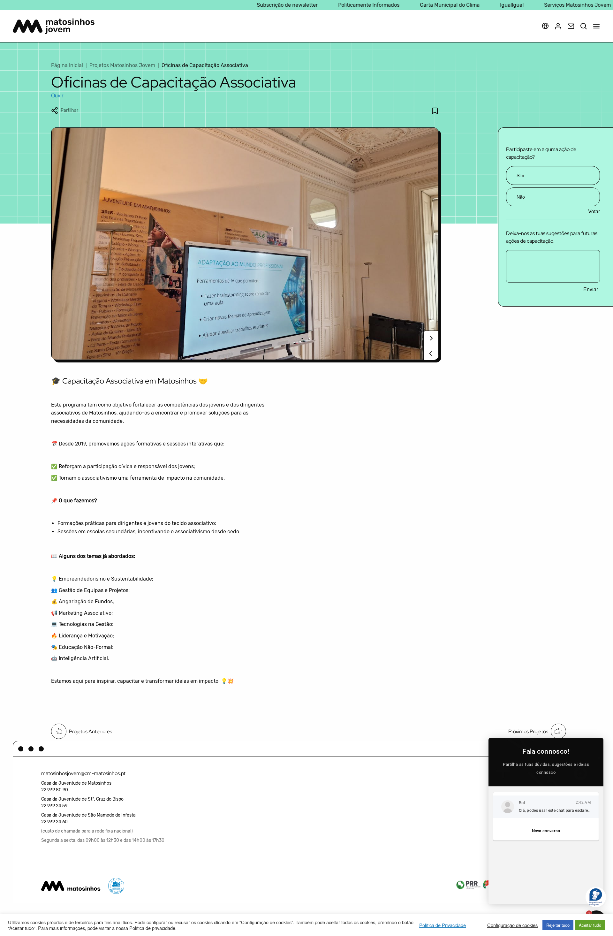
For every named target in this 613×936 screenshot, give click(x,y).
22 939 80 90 (54, 790)
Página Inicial (67, 65)
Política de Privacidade (442, 925)
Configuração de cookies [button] (512, 925)
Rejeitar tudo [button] (558, 925)
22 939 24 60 (54, 822)
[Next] (431, 338)
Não (521, 197)
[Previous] (431, 353)
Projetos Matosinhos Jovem (122, 65)
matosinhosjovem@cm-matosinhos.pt (83, 773)
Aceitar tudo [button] (590, 925)
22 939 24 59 (54, 806)
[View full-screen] (245, 243)
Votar (594, 211)
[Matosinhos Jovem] (54, 26)
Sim (520, 175)
